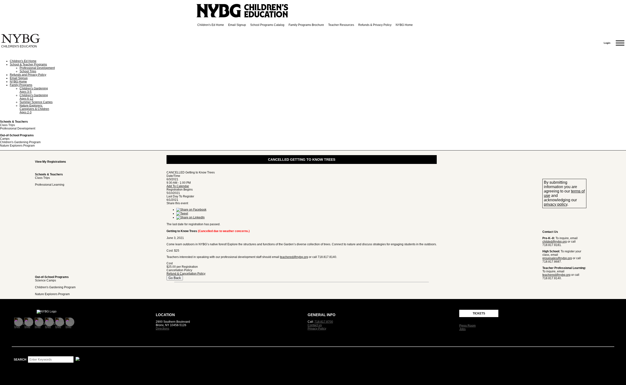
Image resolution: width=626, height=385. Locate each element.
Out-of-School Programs (17, 135)
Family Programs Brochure (306, 25)
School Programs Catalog (267, 25)
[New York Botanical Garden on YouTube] (49, 322)
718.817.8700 (323, 321)
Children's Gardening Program (20, 142)
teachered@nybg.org (556, 275)
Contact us (315, 325)
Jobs (462, 329)
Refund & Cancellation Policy (186, 273)
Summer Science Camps (36, 102)
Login (608, 43)
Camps (5, 138)
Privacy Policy (317, 328)
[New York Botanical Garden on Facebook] (18, 322)
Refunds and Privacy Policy (28, 74)
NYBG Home (404, 25)
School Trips (28, 71)
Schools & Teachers (14, 121)
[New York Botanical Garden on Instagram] (39, 322)
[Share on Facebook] (191, 209)
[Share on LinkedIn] (190, 217)
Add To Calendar (178, 186)
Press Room (467, 325)
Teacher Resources (341, 25)
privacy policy (555, 204)
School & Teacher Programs (28, 64)
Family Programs (21, 85)
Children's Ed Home (210, 25)
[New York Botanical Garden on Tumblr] (59, 322)
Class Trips (7, 125)
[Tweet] (182, 213)
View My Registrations (50, 161)
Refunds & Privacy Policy (374, 25)
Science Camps (45, 280)
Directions (162, 328)
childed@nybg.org (554, 241)
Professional (49, 184)
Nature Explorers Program (17, 145)
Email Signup (237, 25)
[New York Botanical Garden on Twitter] (28, 322)
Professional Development (37, 68)
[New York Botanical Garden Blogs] (70, 322)
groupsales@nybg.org (557, 258)
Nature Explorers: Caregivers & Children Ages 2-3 (34, 109)
